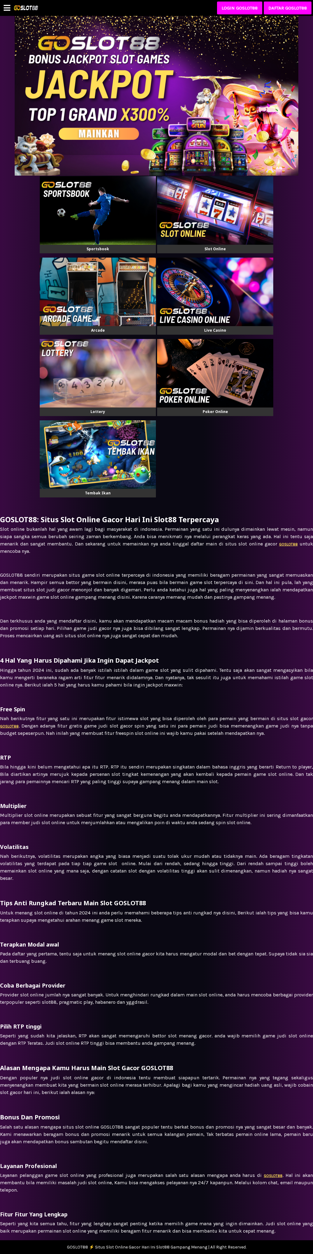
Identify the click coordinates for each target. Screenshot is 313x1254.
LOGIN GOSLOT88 (240, 8)
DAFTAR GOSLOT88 (287, 8)
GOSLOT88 (273, 1176)
